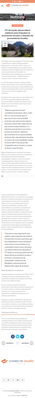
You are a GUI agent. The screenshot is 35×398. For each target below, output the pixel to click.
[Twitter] (15, 1)
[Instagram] (17, 1)
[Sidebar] (2, 121)
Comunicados (17, 25)
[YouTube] (19, 1)
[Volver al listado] (17, 343)
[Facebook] (13, 1)
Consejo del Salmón (14, 391)
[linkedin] (22, 1)
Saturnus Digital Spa (22, 395)
